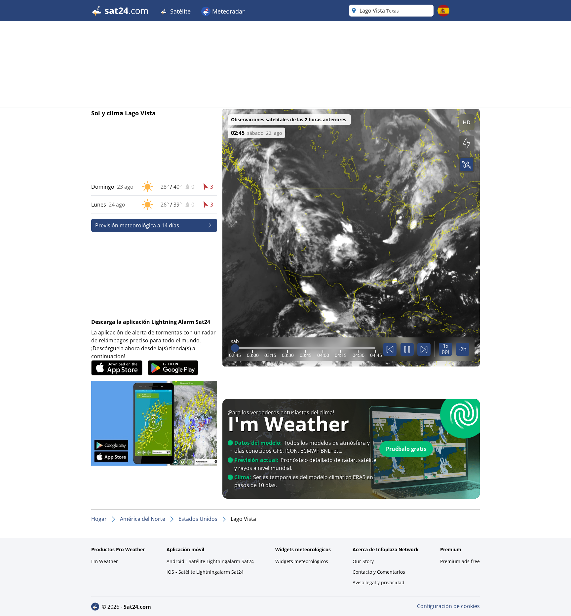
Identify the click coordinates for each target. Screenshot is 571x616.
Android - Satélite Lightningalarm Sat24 (210, 561)
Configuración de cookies (448, 606)
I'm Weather (104, 561)
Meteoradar (227, 11)
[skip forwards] (424, 349)
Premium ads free (460, 561)
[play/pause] (407, 349)
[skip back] (390, 349)
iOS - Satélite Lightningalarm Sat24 (205, 572)
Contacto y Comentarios (379, 572)
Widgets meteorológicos (301, 561)
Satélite (180, 11)
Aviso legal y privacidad (378, 582)
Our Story (363, 561)
